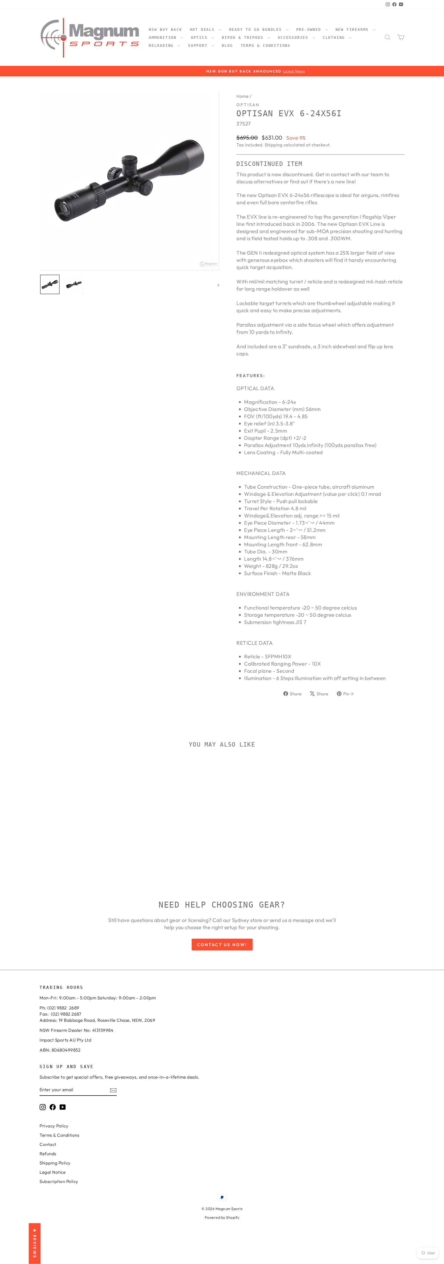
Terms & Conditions (266, 45)
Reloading (163, 45)
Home (242, 96)
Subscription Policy (59, 1181)
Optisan (248, 104)
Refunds (48, 1153)
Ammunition (164, 37)
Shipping (273, 144)
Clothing (335, 37)
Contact (48, 1144)
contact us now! (222, 944)
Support (199, 45)
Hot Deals (204, 30)
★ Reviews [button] (34, 1244)
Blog (227, 45)
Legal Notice (53, 1172)
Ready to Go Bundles (257, 30)
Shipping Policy (55, 1163)
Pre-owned (310, 30)
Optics (200, 37)
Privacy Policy (54, 1125)
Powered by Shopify (222, 1217)
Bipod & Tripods (244, 37)
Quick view (83, 841)
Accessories (294, 37)
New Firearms (354, 30)
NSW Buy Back (165, 30)
